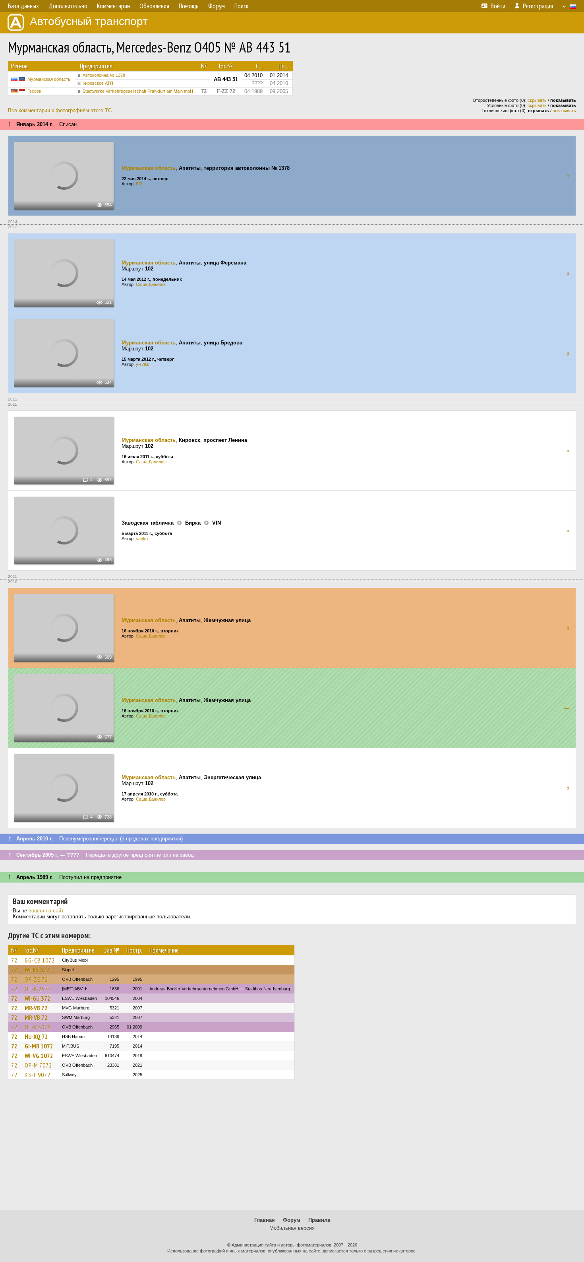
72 (14, 960)
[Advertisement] (292, 1148)
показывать (564, 110)
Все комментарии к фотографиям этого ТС (60, 110)
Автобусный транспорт (89, 21)
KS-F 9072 (37, 1075)
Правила (319, 1220)
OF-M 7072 (38, 1065)
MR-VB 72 (36, 1008)
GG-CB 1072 (40, 960)
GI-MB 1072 (39, 1046)
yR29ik (142, 364)
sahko (142, 538)
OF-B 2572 (38, 989)
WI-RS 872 (37, 970)
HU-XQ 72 (36, 1036)
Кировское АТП (98, 83)
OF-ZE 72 (36, 979)
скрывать (537, 100)
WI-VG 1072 (39, 1056)
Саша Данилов (151, 284)
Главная (264, 1220)
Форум (291, 1220)
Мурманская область (48, 79)
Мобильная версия (292, 1228)
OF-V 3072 (38, 1027)
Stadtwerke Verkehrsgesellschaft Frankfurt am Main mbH (138, 91)
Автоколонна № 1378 (104, 75)
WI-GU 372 (37, 998)
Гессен (34, 91)
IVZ (139, 183)
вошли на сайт (46, 911)
